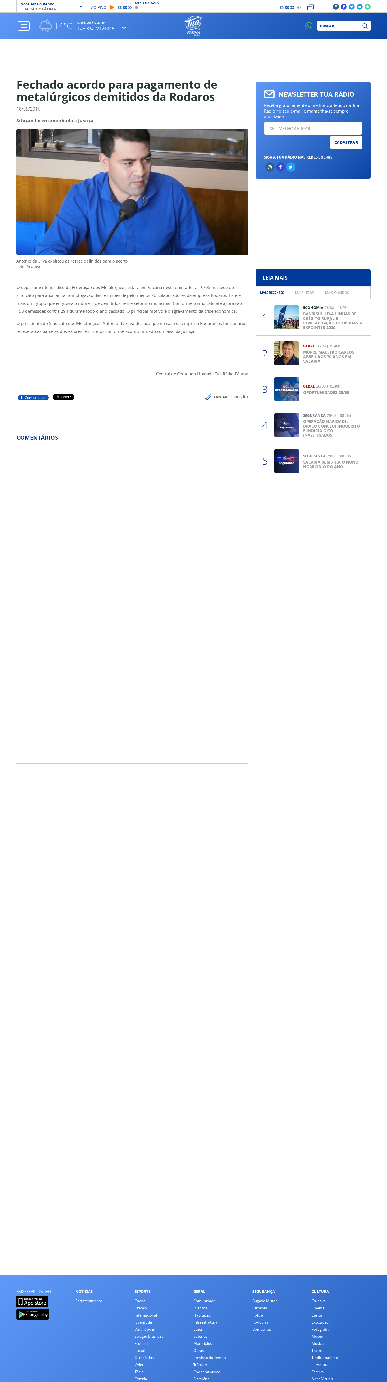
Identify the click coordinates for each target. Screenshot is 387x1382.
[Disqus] (132, 521)
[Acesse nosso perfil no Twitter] (352, 6)
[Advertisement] (193, 59)
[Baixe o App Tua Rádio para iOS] (360, 6)
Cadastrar (346, 142)
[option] (272, 292)
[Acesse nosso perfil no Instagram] (336, 6)
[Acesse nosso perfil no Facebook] (344, 6)
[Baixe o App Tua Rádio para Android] (368, 6)
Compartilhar (35, 397)
